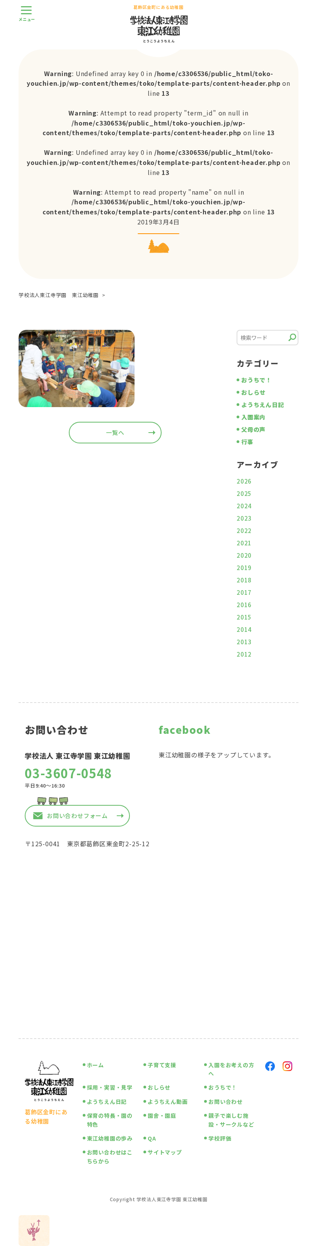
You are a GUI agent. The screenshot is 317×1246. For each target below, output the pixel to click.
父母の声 (253, 429)
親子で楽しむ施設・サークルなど (231, 1120)
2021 (244, 543)
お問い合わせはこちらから (110, 1156)
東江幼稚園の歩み (110, 1138)
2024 (244, 506)
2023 (244, 518)
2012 (244, 654)
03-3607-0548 (68, 773)
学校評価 (219, 1138)
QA (152, 1138)
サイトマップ (165, 1152)
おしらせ (253, 392)
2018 (244, 580)
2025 (244, 493)
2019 (244, 568)
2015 (244, 617)
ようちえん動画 (168, 1101)
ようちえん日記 (262, 405)
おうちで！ (256, 380)
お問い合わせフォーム (77, 815)
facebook (184, 729)
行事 (247, 442)
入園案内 (253, 417)
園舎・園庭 (162, 1115)
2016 (244, 605)
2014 (244, 629)
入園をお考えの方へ (231, 1069)
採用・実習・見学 (110, 1087)
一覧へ (115, 432)
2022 (244, 530)
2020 (244, 555)
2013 (244, 642)
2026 (244, 481)
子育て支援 (162, 1065)
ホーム (95, 1065)
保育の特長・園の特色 (110, 1120)
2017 (244, 592)
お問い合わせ (225, 1101)
